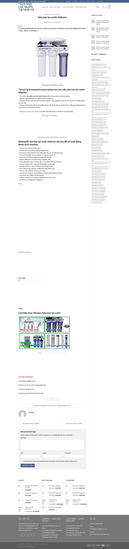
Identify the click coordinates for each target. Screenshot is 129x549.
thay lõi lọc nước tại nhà (98, 194)
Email (45, 453)
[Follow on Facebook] (104, 1)
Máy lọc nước (95, 136)
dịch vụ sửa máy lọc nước (98, 90)
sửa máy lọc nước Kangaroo (99, 173)
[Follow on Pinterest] (32, 534)
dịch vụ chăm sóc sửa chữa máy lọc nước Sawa (100, 78)
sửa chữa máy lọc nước (98, 156)
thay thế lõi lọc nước (97, 202)
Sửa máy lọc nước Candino (74, 423)
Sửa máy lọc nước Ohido (98, 176)
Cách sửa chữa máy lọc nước (99, 72)
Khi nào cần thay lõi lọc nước (99, 122)
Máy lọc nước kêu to (97, 144)
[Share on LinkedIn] (58, 399)
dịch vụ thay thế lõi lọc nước (99, 119)
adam (59, 22)
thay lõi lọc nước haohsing (98, 188)
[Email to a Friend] (52, 399)
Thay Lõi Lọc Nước (68, 7)
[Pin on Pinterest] (55, 399)
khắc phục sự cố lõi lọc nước (99, 124)
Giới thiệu (68, 1)
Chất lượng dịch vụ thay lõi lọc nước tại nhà (101, 68)
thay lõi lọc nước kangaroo (98, 191)
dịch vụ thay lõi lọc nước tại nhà (99, 107)
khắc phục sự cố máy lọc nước (99, 127)
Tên (22, 453)
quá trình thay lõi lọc (97, 150)
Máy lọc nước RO (96, 147)
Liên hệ (88, 1)
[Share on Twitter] (49, 399)
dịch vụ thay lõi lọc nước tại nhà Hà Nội (100, 110)
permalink (68, 405)
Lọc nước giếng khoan (97, 130)
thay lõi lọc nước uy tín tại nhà (99, 196)
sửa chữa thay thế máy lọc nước (100, 168)
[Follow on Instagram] (106, 1)
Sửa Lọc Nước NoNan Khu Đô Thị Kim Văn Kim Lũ (103, 22)
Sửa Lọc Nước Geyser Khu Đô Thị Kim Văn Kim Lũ (103, 29)
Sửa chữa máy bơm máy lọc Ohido (100, 153)
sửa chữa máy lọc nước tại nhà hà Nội (100, 159)
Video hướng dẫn (81, 7)
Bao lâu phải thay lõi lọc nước (99, 64)
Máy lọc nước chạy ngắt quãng (99, 142)
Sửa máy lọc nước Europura (30, 423)
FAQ (93, 1)
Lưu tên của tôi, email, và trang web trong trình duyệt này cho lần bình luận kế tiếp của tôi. (50, 461)
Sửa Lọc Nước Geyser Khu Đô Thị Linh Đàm (103, 48)
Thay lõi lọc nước (96, 182)
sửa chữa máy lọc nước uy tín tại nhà (100, 164)
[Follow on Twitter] (108, 1)
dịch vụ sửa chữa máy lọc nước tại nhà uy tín (100, 86)
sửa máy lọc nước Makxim (32, 111)
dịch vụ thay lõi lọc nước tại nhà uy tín (100, 115)
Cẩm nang (81, 1)
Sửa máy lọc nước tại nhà (52, 14)
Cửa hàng (74, 1)
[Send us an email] (109, 1)
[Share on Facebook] (46, 399)
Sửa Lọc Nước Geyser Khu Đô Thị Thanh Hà (103, 42)
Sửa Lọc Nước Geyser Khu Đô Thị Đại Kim (103, 36)
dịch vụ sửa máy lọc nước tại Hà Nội (100, 92)
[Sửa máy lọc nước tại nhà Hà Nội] (27, 7)
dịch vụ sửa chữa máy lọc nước (99, 82)
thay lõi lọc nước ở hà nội (98, 199)
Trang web (68, 453)
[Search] (39, 7)
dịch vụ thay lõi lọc (96, 98)
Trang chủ (44, 7)
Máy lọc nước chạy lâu (97, 139)
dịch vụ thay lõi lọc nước (98, 101)
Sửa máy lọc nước (55, 7)
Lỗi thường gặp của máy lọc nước (100, 133)
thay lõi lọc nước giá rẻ (97, 185)
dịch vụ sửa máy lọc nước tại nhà (100, 95)
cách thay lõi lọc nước (97, 75)
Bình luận (24, 438)
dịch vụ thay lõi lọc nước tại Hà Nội (100, 104)
